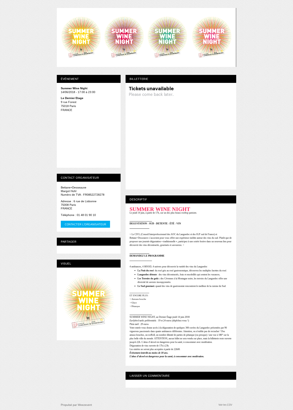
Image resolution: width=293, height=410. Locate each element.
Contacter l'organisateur (85, 224)
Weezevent (85, 404)
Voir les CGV (225, 404)
